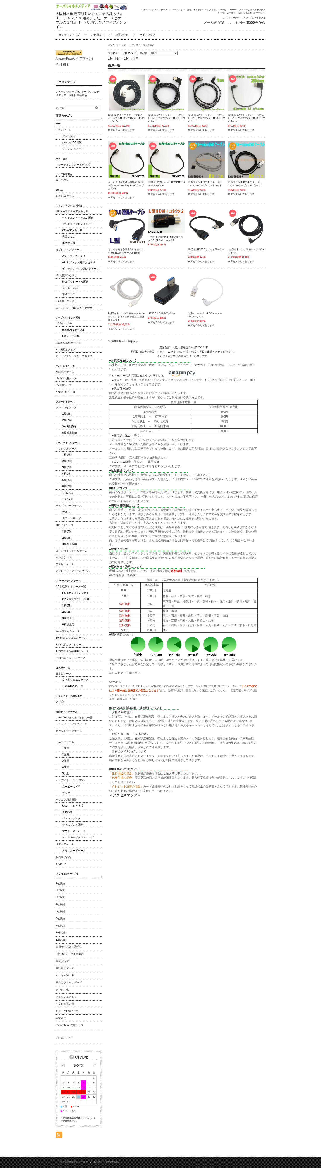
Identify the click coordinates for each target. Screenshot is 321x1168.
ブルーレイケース (66, 407)
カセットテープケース (69, 730)
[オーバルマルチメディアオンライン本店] (91, 9)
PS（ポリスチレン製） (75, 592)
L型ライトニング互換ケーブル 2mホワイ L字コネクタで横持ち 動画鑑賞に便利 (126, 316)
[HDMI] (166, 221)
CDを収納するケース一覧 (71, 586)
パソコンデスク (71, 818)
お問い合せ (121, 34)
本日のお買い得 (65, 1003)
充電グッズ (68, 236)
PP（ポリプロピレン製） (77, 599)
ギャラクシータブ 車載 (204, 10)
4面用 (65, 767)
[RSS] (59, 1136)
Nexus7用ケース (65, 391)
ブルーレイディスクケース (154, 10)
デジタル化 (62, 989)
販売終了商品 (63, 857)
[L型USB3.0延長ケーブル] (126, 227)
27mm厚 (222, 10)
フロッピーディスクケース (71, 724)
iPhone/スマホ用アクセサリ (72, 211)
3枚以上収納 (69, 544)
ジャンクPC (69, 136)
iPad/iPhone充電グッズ (69, 1025)
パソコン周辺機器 (66, 799)
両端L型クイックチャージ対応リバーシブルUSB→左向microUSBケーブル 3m (126, 118)
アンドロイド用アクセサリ (78, 224)
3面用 (65, 760)
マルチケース (63, 557)
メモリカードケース (74, 850)
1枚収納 (67, 413)
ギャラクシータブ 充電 (230, 13)
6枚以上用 (68, 624)
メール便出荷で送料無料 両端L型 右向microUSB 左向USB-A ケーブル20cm (126, 185)
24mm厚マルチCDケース (70, 657)
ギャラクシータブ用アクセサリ (80, 268)
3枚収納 (67, 467)
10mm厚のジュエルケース (71, 637)
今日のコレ (62, 180)
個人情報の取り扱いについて (74, 1162)
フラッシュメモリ (66, 996)
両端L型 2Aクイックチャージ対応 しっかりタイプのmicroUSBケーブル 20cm (246, 118)
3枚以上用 (68, 618)
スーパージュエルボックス (252, 10)
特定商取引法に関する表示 (107, 1162)
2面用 (65, 754)
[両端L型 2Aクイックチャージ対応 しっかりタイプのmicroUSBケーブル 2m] (166, 92)
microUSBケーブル (73, 329)
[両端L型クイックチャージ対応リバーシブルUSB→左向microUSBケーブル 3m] (126, 92)
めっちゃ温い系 (65, 975)
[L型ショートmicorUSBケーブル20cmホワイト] (206, 291)
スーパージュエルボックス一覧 (74, 717)
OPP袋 (60, 701)
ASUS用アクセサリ (73, 256)
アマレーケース (65, 564)
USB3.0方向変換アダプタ (161, 313)
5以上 (65, 773)
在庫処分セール (65, 195)
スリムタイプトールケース (71, 550)
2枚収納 (67, 420)
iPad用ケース (64, 385)
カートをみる (258, 17)
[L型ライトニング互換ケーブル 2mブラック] (246, 227)
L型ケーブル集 (70, 336)
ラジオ (66, 792)
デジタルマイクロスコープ (78, 837)
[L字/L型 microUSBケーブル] (206, 159)
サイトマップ (147, 34)
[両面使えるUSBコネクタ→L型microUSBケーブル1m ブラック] (246, 159)
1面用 (65, 748)
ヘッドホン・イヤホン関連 (78, 217)
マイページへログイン (237, 17)
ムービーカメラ (71, 786)
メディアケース (65, 844)
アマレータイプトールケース (73, 570)
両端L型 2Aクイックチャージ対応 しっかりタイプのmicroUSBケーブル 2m (166, 118)
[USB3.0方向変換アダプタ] (166, 291)
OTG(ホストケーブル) (254, 13)
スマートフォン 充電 (180, 10)
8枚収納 (67, 486)
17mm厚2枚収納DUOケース (72, 651)
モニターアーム (65, 741)
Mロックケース (65, 525)
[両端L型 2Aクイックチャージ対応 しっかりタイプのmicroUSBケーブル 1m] (206, 92)
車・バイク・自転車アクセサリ (74, 307)
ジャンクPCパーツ (73, 148)
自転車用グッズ (65, 968)
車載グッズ (68, 243)
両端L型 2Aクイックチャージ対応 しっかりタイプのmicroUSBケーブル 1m (206, 118)
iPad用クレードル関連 (75, 281)
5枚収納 (60, 911)
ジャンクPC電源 (72, 142)
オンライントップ (69, 34)
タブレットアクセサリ (69, 249)
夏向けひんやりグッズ (69, 982)
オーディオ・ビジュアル (70, 780)
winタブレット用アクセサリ (78, 262)
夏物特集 (67, 812)
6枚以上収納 (69, 432)
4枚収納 (67, 473)
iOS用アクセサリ (72, 230)
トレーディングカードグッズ (73, 164)
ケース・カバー (71, 288)
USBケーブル (64, 323)
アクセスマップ (66, 82)
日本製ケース (63, 673)
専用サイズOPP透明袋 (69, 946)
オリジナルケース (66, 448)
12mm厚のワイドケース (70, 644)
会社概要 (63, 64)
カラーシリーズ (71, 518)
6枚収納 (67, 479)
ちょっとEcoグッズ (67, 1011)
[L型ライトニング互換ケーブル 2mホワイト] (126, 291)
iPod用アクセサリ (66, 301)
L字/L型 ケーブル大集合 (70, 954)
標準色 (66, 512)
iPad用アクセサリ (66, 275)
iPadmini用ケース (66, 378)
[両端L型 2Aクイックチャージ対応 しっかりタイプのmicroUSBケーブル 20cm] (246, 92)
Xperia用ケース (65, 371)
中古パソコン (63, 129)
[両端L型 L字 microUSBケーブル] (126, 159)
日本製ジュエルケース (75, 679)
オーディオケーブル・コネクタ (74, 356)
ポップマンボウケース (69, 505)
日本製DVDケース (73, 686)
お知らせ (61, 863)
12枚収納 (67, 498)
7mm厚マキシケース (68, 631)
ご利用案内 (97, 34)
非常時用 (61, 1018)
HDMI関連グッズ (66, 349)
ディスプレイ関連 (72, 824)
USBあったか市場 (72, 805)
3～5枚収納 (69, 426)
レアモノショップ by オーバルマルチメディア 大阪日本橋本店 (77, 93)
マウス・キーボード (74, 831)
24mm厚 (233, 10)
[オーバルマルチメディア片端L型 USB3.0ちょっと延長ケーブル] (206, 227)
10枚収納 (67, 492)
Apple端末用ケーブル (68, 342)
